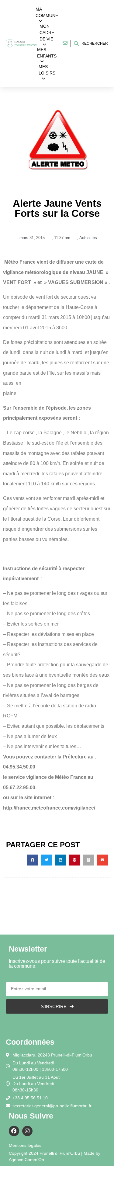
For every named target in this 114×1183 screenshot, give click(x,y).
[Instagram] (27, 1131)
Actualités (88, 237)
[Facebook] (14, 1131)
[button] (32, 860)
